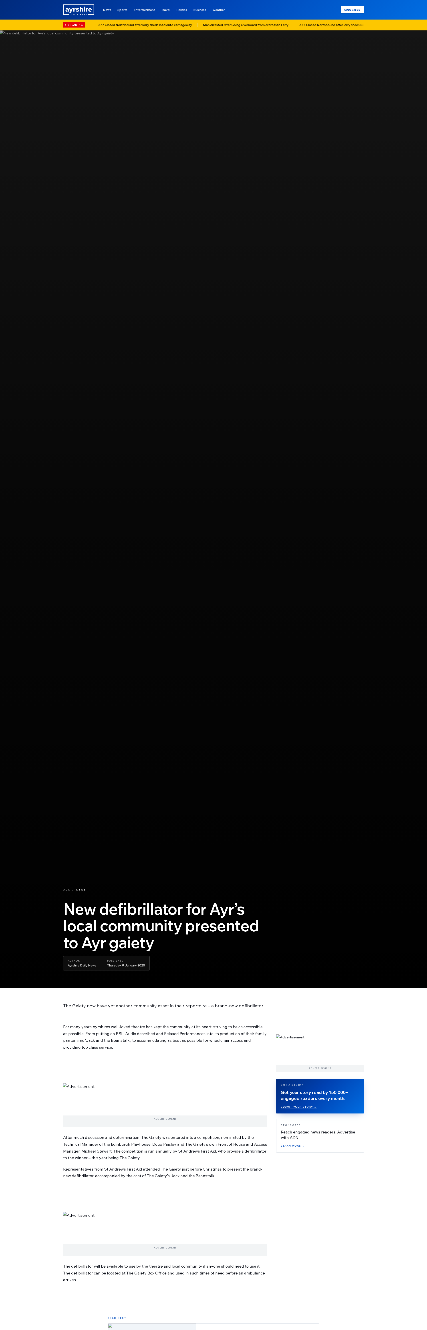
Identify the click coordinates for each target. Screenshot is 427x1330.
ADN (66, 889)
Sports (122, 10)
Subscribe (352, 9)
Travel (165, 10)
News (107, 10)
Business (199, 10)
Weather (218, 10)
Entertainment (144, 10)
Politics (181, 10)
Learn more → (292, 1145)
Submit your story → (299, 1106)
